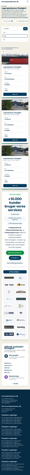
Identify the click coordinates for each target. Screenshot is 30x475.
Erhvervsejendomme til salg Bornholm (12, 435)
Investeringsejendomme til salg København (13, 464)
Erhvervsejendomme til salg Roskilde (11, 456)
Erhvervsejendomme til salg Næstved (12, 423)
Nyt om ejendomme (7, 410)
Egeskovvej (7, 363)
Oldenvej (6, 367)
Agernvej (7, 372)
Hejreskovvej (8, 365)
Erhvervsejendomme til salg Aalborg (11, 429)
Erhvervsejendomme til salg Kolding (11, 432)
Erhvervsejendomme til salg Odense (11, 420)
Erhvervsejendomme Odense (9, 465)
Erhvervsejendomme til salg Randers (11, 440)
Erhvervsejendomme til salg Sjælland (11, 419)
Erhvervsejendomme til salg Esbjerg (11, 421)
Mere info (15, 94)
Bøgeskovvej (7, 370)
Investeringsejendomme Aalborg (10, 468)
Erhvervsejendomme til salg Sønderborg (12, 445)
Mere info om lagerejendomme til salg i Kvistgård (15, 17)
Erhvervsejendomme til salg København (12, 417)
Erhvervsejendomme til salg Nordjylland (12, 470)
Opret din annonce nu (15, 252)
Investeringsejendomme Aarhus (10, 446)
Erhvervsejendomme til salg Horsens (11, 452)
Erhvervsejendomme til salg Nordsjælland (13, 467)
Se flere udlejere (15, 272)
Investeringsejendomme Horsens (10, 453)
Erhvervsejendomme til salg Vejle (10, 455)
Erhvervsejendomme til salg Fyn (10, 442)
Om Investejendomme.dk (8, 408)
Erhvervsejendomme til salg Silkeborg (12, 430)
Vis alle (16, 383)
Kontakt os (4, 411)
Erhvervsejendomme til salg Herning (11, 443)
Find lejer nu (15, 258)
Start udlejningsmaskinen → (15, 263)
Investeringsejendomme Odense (10, 458)
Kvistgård (4, 6)
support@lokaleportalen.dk (9, 401)
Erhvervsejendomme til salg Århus (11, 433)
